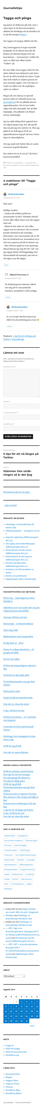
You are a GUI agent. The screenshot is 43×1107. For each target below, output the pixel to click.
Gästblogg (24, 850)
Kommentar (9, 367)
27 (6, 1021)
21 (11, 1016)
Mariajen (10, 915)
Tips (4, 168)
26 (37, 1016)
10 (27, 1006)
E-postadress (10, 413)
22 (16, 1016)
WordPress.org (12, 1055)
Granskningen (10, 850)
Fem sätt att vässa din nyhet (16, 704)
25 (32, 1016)
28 (11, 1021)
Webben (8, 889)
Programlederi (10, 869)
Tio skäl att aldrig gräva (14, 781)
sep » (32, 1026)
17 (27, 1011)
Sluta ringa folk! (10, 630)
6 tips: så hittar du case (13, 710)
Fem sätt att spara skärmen (15, 752)
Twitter (23, 34)
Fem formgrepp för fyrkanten (16, 778)
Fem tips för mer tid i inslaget (16, 774)
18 (32, 1011)
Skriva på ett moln (11, 691)
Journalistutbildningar (25, 855)
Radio (7, 874)
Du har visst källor (11, 659)
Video (29, 884)
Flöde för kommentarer (16, 1052)
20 (6, 1016)
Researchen (34, 165)
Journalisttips (12, 8)
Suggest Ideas (12, 1080)
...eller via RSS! (10, 505)
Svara (6, 265)
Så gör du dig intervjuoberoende (18, 698)
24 (26, 1016)
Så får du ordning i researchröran (18, 771)
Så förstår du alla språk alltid (16, 675)
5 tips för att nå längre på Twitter (18, 810)
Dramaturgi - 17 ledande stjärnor (18, 624)
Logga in (10, 1045)
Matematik (9, 860)
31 (27, 1021)
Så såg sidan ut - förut (13, 643)
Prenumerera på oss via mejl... (16, 492)
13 (6, 1011)
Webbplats (8, 424)
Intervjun (8, 855)
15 (16, 1011)
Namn (6, 402)
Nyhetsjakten (10, 865)
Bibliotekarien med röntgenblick (18, 636)
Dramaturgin (31, 840)
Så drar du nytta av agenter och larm (19, 794)
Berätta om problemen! (16, 576)
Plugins (9, 1077)
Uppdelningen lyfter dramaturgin (21, 579)
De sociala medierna (11, 165)
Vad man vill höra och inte (15, 617)
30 (21, 1021)
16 (22, 1011)
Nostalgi (31, 860)
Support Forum (12, 1084)
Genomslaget (24, 165)
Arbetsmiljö (9, 836)
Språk (6, 879)
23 (21, 1016)
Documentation (13, 1074)
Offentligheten (26, 865)
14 (11, 1011)
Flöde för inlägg (13, 1048)
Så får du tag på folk (12, 746)
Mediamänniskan (16, 194)
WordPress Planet (14, 1093)
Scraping (30, 874)
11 (32, 1006)
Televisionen (26, 879)
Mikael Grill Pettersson (15, 163)
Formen (8, 845)
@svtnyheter (9, 102)
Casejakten (22, 836)
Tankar (15, 879)
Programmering (27, 869)
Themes (9, 1087)
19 (37, 1011)
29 (16, 1021)
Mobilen (20, 860)
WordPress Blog (13, 1090)
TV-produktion (17, 884)
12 (37, 1006)
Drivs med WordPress (23, 1103)
